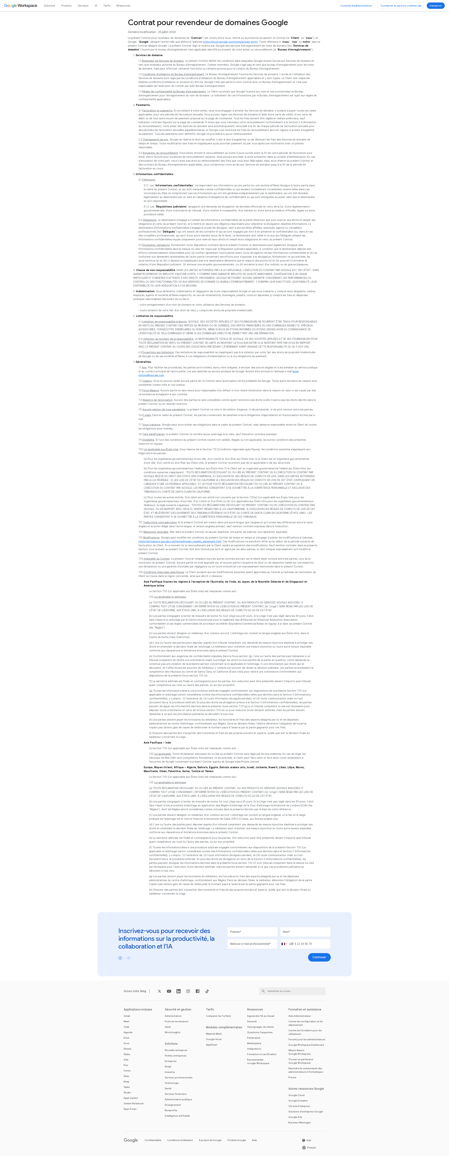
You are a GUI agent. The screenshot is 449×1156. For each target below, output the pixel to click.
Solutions (49, 5)
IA (96, 5)
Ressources (123, 5)
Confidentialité (153, 1140)
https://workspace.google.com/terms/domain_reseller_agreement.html (179, 541)
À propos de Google (210, 1140)
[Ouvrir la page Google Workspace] (21, 6)
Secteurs (83, 5)
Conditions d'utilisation (180, 1140)
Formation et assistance (304, 1009)
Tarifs (106, 5)
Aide (254, 1140)
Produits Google (237, 1140)
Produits (66, 5)
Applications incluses (138, 1009)
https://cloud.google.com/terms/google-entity (230, 41)
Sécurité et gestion (178, 1009)
